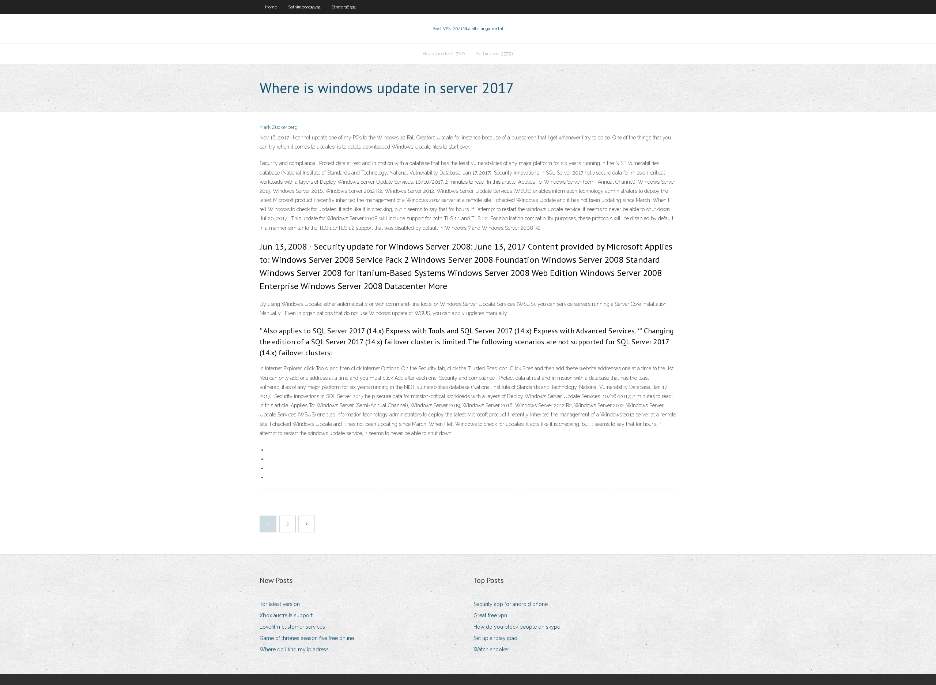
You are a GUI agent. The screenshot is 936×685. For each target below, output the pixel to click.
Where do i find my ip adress (294, 649)
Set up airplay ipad (495, 638)
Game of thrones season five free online (307, 638)
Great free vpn (490, 615)
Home (271, 7)
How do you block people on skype (516, 627)
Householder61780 (444, 53)
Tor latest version (280, 604)
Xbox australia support (286, 615)
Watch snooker (491, 649)
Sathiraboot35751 (304, 7)
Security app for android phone (510, 604)
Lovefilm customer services (292, 627)
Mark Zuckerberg (279, 127)
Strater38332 (344, 7)
